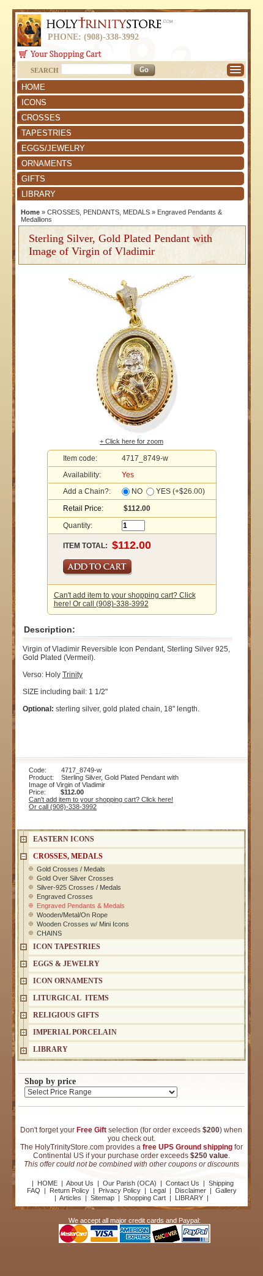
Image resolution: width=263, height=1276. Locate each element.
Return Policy (69, 1190)
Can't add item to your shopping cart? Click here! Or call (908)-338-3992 (125, 599)
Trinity (72, 674)
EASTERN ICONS (63, 839)
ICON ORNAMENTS (68, 981)
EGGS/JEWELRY (53, 148)
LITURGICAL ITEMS (71, 998)
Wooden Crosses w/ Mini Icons (83, 924)
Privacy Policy (119, 1190)
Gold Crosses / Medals (71, 869)
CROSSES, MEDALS (68, 856)
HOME (33, 87)
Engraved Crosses (65, 896)
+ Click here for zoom (131, 441)
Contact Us (182, 1183)
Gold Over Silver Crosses (75, 878)
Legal (158, 1190)
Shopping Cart (145, 1197)
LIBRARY (38, 194)
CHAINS (49, 933)
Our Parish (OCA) (130, 1183)
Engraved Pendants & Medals (81, 905)
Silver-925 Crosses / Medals (79, 887)
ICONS (33, 102)
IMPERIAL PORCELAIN (75, 1032)
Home (30, 212)
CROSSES (41, 117)
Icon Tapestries (66, 946)
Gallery (226, 1190)
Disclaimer (190, 1190)
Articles (70, 1197)
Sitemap (102, 1197)
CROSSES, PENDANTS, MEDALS (98, 212)
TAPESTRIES (46, 133)
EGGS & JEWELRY (66, 963)
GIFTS (33, 178)
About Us (80, 1183)
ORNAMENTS (46, 163)
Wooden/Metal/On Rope (72, 915)
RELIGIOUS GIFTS (66, 1015)
